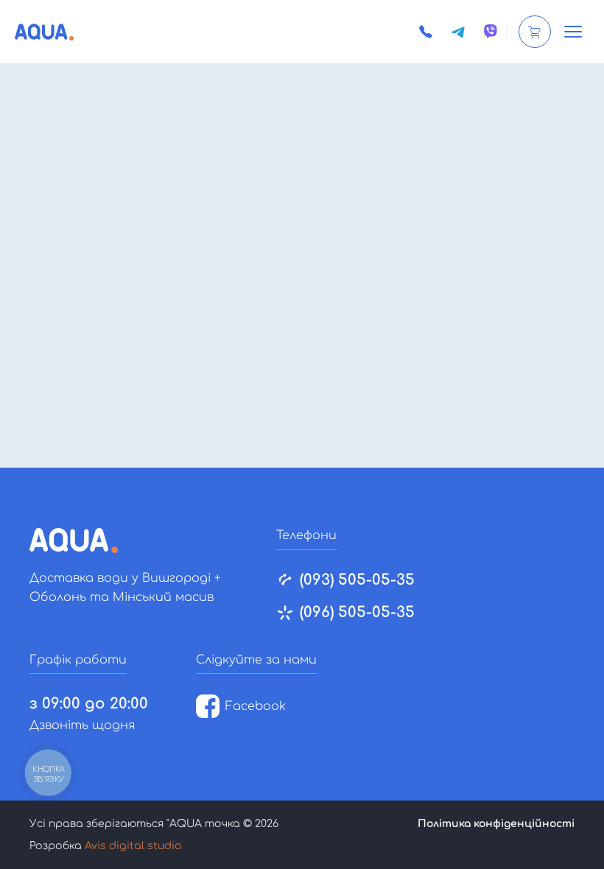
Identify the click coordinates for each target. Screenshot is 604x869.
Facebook (255, 706)
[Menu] (573, 31)
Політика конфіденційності (496, 823)
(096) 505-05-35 (357, 612)
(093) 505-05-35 (357, 579)
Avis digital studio (133, 845)
